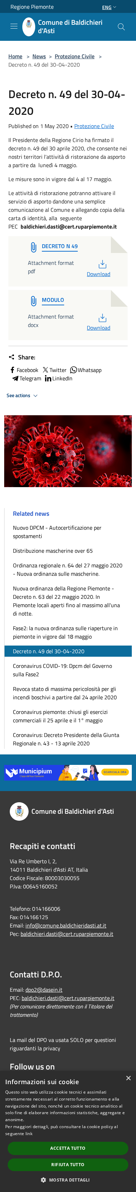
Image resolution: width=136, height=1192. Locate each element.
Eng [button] (107, 7)
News (39, 56)
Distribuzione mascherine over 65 (53, 550)
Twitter (58, 370)
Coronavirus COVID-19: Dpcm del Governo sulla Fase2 (62, 670)
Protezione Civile (75, 56)
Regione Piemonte (32, 6)
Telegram (30, 378)
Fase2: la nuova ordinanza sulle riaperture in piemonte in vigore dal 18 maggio (65, 632)
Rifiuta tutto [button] (67, 1165)
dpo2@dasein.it (43, 989)
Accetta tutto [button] (67, 1148)
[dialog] (68, 1131)
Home (15, 56)
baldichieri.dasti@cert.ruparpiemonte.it (67, 934)
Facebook (27, 370)
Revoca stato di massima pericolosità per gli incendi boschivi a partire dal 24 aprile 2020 (65, 693)
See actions (19, 395)
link (28, 1134)
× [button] (128, 1078)
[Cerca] (121, 27)
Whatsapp (89, 370)
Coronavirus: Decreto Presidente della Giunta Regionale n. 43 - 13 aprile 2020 (66, 739)
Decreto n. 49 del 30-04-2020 (48, 651)
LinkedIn (62, 378)
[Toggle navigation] (14, 26)
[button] (68, 1180)
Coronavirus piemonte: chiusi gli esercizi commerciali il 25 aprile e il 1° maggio (60, 716)
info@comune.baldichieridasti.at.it (65, 925)
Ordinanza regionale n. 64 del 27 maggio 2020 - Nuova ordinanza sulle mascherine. (67, 569)
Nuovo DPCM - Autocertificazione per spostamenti (57, 531)
